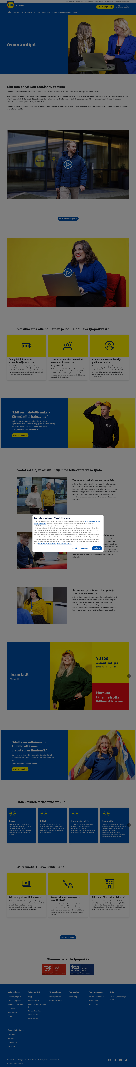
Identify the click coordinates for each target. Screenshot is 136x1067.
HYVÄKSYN (96, 548)
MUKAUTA (84, 548)
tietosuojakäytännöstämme (47, 543)
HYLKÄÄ (74, 548)
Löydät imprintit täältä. (64, 543)
